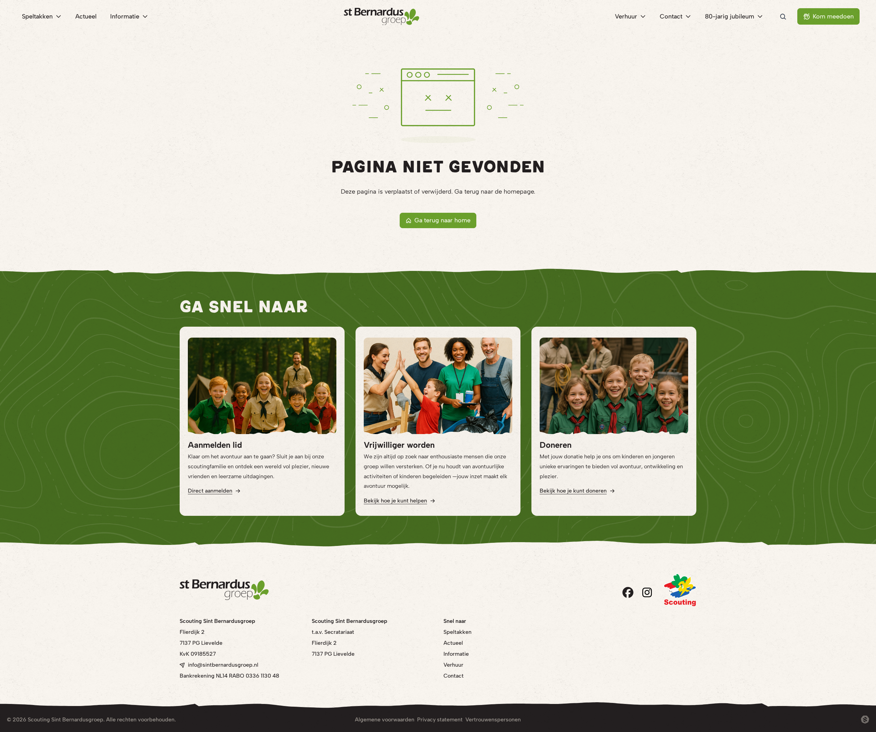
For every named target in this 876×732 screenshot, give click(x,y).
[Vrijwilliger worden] (438, 386)
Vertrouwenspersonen (493, 719)
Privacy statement (440, 719)
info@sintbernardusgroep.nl (223, 665)
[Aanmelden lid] (262, 386)
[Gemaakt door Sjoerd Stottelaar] (865, 720)
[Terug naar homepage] (381, 16)
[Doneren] (614, 386)
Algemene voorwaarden (384, 719)
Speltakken (457, 632)
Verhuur (453, 665)
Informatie (456, 654)
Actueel (453, 643)
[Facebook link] (627, 592)
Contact (453, 675)
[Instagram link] (647, 592)
